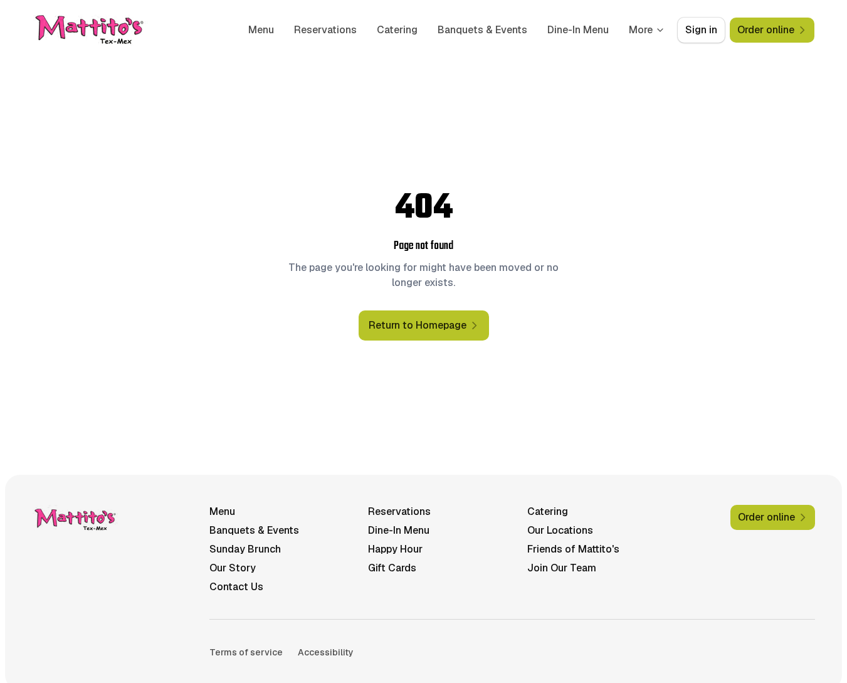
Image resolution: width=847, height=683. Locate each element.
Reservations (325, 29)
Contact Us (236, 586)
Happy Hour (395, 549)
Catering (397, 29)
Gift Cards (392, 567)
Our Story (232, 567)
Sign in (701, 29)
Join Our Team (561, 567)
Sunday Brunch (245, 549)
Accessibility (326, 652)
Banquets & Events (482, 29)
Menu (261, 29)
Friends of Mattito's (573, 549)
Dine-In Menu (578, 29)
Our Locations (560, 530)
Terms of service (246, 652)
